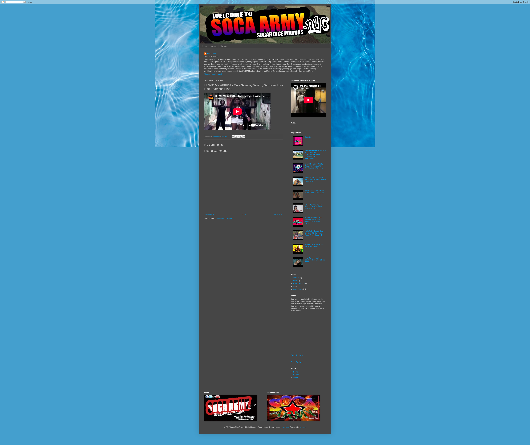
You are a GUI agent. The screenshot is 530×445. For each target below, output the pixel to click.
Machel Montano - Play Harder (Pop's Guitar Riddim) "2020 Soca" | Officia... (313, 221)
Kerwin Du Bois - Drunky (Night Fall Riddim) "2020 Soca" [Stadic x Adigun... (314, 166)
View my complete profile (213, 74)
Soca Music (297, 289)
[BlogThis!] (235, 136)
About (213, 46)
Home (204, 46)
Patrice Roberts (299, 284)
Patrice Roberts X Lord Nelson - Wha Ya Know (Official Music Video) (313, 206)
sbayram (286, 427)
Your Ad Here (297, 355)
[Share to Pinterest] (243, 136)
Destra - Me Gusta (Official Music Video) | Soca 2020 (314, 192)
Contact (223, 46)
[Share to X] (238, 136)
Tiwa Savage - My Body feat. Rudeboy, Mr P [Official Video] (315, 260)
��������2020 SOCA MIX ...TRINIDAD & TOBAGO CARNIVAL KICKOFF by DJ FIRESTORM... (315, 155)
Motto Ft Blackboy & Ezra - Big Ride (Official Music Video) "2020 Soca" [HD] (314, 233)
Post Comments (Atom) (223, 218)
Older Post (278, 214)
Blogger (302, 427)
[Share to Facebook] (241, 136)
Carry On (308, 137)
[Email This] (233, 136)
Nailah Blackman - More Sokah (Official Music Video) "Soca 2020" (315, 179)
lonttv (295, 281)
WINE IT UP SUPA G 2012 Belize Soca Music (314, 245)
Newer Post (209, 214)
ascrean (296, 278)
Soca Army (211, 54)
